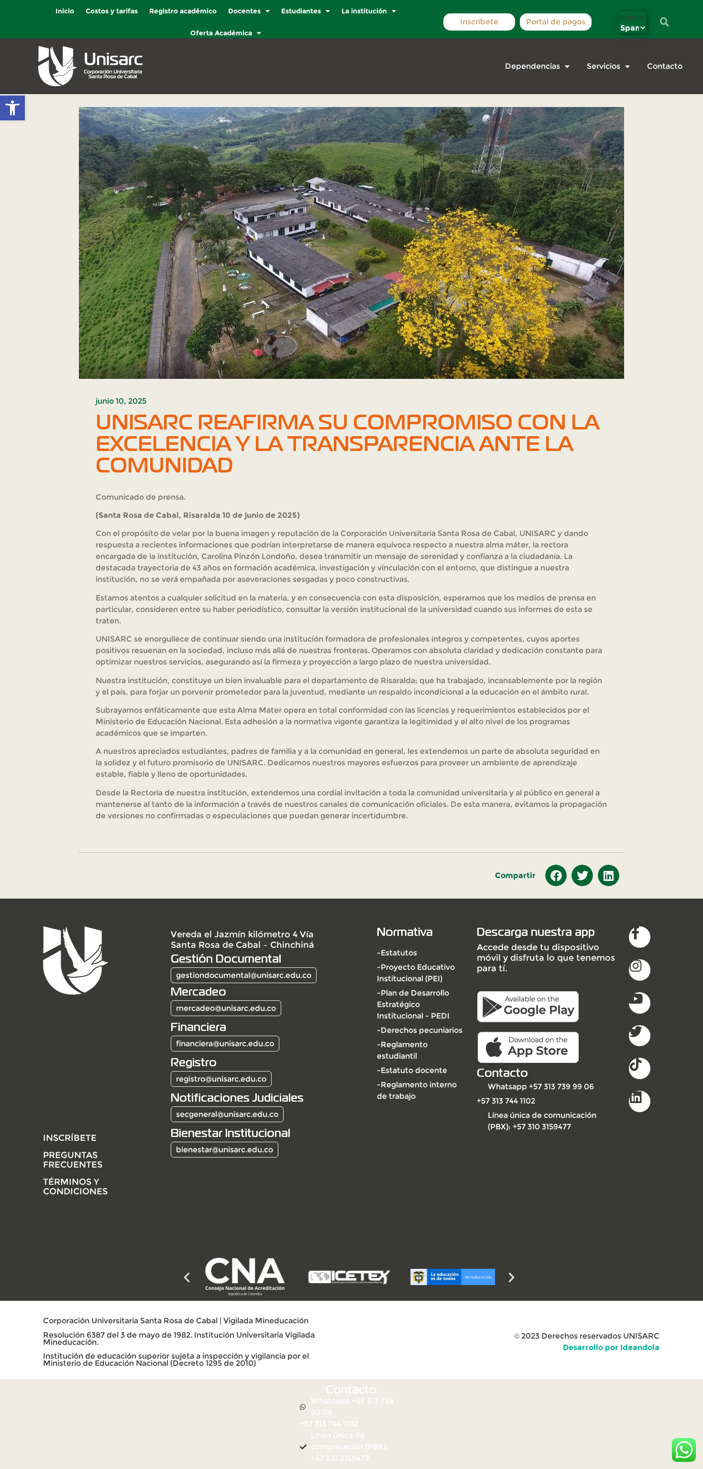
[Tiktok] (639, 1068)
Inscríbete (479, 21)
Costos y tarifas (111, 11)
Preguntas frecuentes (72, 1159)
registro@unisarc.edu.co (221, 1078)
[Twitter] (639, 1036)
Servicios (603, 66)
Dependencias (532, 66)
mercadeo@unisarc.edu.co (226, 1008)
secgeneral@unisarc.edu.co (227, 1114)
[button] (12, 108)
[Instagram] (639, 970)
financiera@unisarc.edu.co (225, 1043)
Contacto (664, 66)
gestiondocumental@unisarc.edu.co (243, 975)
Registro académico (182, 11)
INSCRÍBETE (70, 1138)
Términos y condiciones (75, 1186)
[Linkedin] (639, 1101)
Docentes (244, 11)
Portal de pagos (555, 21)
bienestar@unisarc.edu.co (224, 1149)
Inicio (64, 11)
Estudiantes (300, 11)
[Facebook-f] (639, 937)
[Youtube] (639, 1003)
